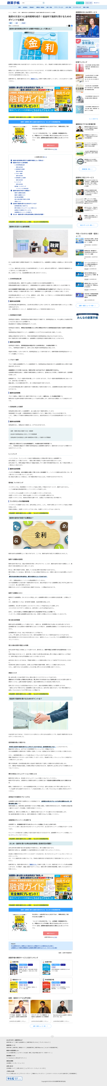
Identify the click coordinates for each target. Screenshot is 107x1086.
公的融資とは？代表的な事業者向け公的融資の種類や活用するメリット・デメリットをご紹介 (34, 948)
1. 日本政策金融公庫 (20, 165)
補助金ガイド (22, 1047)
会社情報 (9, 1063)
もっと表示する (93, 119)
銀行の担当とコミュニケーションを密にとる (26, 208)
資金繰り (32, 7)
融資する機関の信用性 (20, 193)
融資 (11, 23)
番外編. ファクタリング (20, 186)
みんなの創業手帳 (11, 1052)
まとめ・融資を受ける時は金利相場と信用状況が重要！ (28, 214)
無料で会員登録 (80, 3)
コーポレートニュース (17, 1063)
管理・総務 (86, 7)
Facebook (11, 1058)
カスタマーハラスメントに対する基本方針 (57, 1073)
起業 (19, 7)
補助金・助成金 (40, 7)
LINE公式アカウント (20, 1058)
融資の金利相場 (19, 167)
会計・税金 (49, 7)
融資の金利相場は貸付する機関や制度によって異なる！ (28, 160)
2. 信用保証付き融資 (20, 169)
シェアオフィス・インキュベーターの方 (35, 1068)
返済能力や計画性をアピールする (23, 210)
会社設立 (25, 7)
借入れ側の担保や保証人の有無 (22, 199)
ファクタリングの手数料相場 (22, 188)
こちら (55, 149)
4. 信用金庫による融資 (20, 177)
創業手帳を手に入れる (32, 1042)
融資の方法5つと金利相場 (20, 162)
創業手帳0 (9, 1047)
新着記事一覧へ (86, 169)
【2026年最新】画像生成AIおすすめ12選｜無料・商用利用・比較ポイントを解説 (92, 108)
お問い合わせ (20, 1068)
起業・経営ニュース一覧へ (39, 1026)
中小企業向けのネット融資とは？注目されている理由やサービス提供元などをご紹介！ (32, 946)
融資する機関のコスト (20, 195)
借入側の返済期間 (19, 197)
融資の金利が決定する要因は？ (22, 190)
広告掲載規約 (72, 1073)
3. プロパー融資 (18, 173)
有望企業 (86, 269)
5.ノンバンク (18, 182)
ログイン (97, 3)
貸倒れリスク (18, 201)
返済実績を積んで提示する (21, 206)
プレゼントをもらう (44, 1042)
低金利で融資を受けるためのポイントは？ (25, 203)
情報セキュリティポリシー (39, 1073)
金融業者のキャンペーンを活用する (23, 212)
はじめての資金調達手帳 (51, 1047)
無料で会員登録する (21, 1042)
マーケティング (77, 7)
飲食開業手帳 (30, 1047)
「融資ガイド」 (34, 79)
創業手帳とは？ (10, 1042)
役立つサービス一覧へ (86, 225)
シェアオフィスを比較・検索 (24, 1052)
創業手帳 (15, 1047)
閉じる (45, 157)
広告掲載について (11, 1068)
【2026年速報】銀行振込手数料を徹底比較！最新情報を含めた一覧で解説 (92, 66)
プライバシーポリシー (25, 1073)
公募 (85, 300)
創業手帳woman (39, 1047)
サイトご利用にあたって (12, 1073)
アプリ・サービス (58, 7)
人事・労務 (68, 7)
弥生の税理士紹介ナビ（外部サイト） (42, 1052)
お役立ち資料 (89, 3)
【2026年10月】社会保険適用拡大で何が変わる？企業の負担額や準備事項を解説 (92, 87)
